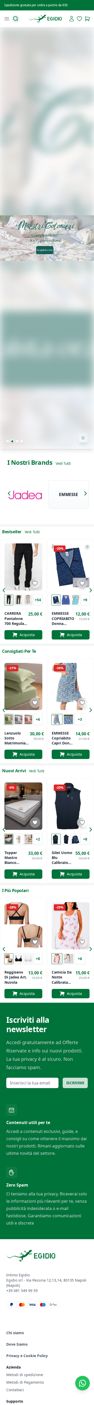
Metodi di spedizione (24, 1374)
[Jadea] (25, 494)
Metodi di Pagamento (25, 1382)
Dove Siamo (17, 1344)
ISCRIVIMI (75, 1082)
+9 (85, 599)
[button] (10, 494)
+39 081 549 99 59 (22, 1290)
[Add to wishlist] (35, 583)
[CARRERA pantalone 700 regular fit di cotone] (23, 567)
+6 (38, 719)
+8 (85, 839)
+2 (38, 839)
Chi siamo (15, 1332)
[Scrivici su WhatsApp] (82, 1383)
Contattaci (15, 1389)
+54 (38, 599)
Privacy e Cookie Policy (27, 1355)
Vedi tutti (63, 463)
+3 (80, 719)
